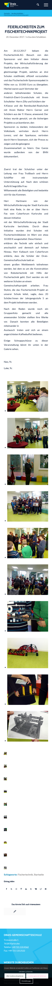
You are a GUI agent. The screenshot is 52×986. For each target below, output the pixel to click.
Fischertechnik (25, 874)
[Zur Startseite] (21, 5)
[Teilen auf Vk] (35, 889)
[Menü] (44, 5)
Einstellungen (26, 981)
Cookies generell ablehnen (37, 976)
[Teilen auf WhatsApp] (16, 889)
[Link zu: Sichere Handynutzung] (15, 911)
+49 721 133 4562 (20, 947)
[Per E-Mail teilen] (45, 889)
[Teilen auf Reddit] (40, 889)
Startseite (39, 874)
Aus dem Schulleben (37, 37)
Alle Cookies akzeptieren (15, 976)
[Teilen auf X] (11, 889)
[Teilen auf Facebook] (6, 889)
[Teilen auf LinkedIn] (26, 889)
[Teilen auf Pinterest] (21, 889)
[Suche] (36, 5)
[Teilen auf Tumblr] (31, 889)
